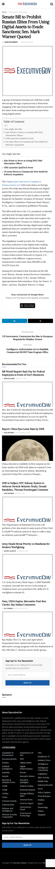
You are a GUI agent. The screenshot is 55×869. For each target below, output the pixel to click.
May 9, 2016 (21, 493)
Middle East (43, 781)
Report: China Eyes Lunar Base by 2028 (23, 428)
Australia (5, 772)
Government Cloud (25, 808)
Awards (5, 776)
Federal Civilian (27, 786)
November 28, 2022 (23, 433)
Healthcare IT (44, 756)
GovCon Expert (26, 803)
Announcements (9, 759)
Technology (43, 807)
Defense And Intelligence (7, 809)
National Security (45, 785)
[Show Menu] (3, 4)
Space (40, 803)
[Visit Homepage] (27, 4)
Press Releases (44, 796)
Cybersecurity (8, 804)
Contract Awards (9, 801)
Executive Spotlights (24, 781)
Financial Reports (27, 790)
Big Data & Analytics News (8, 781)
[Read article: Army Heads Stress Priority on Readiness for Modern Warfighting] (27, 566)
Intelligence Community (43, 768)
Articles (5, 762)
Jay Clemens (8, 608)
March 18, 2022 (27, 42)
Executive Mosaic (20, 863)
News (40, 788)
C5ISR (4, 790)
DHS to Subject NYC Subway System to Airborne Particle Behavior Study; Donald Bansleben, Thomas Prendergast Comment (25, 486)
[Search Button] (51, 4)
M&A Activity (43, 777)
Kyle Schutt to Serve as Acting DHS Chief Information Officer (24, 134)
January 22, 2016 (21, 608)
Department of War (26, 754)
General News (26, 799)
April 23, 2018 (23, 551)
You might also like (13, 129)
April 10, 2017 (21, 378)
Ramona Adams (9, 378)
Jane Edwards (11, 42)
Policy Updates (44, 792)
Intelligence (43, 764)
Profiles (41, 800)
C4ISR (4, 786)
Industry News (44, 760)
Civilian (5, 793)
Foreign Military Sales (27, 794)
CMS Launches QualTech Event (19, 138)
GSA (40, 753)
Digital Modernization (26, 767)
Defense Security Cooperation (9, 815)
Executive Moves (27, 776)
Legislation (42, 774)
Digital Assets (25, 762)
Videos (41, 811)
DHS (22, 759)
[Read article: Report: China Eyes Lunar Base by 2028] (27, 448)
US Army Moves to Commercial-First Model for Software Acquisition (26, 143)
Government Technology (18, 12)
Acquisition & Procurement (7, 754)
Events (23, 772)
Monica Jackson (10, 551)
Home (4, 12)
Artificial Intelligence (7, 767)
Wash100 (41, 815)
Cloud (4, 797)
